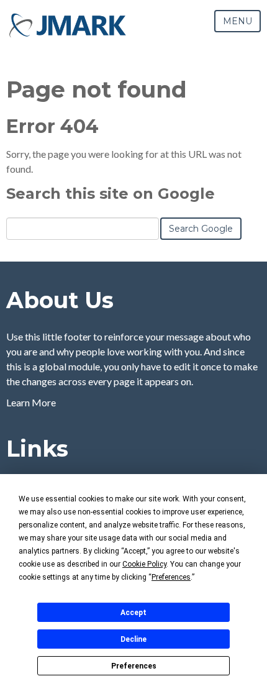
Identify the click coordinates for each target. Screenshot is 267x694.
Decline (133, 639)
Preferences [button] (171, 577)
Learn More (31, 402)
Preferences (133, 666)
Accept (133, 612)
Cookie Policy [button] (144, 564)
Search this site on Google (110, 194)
